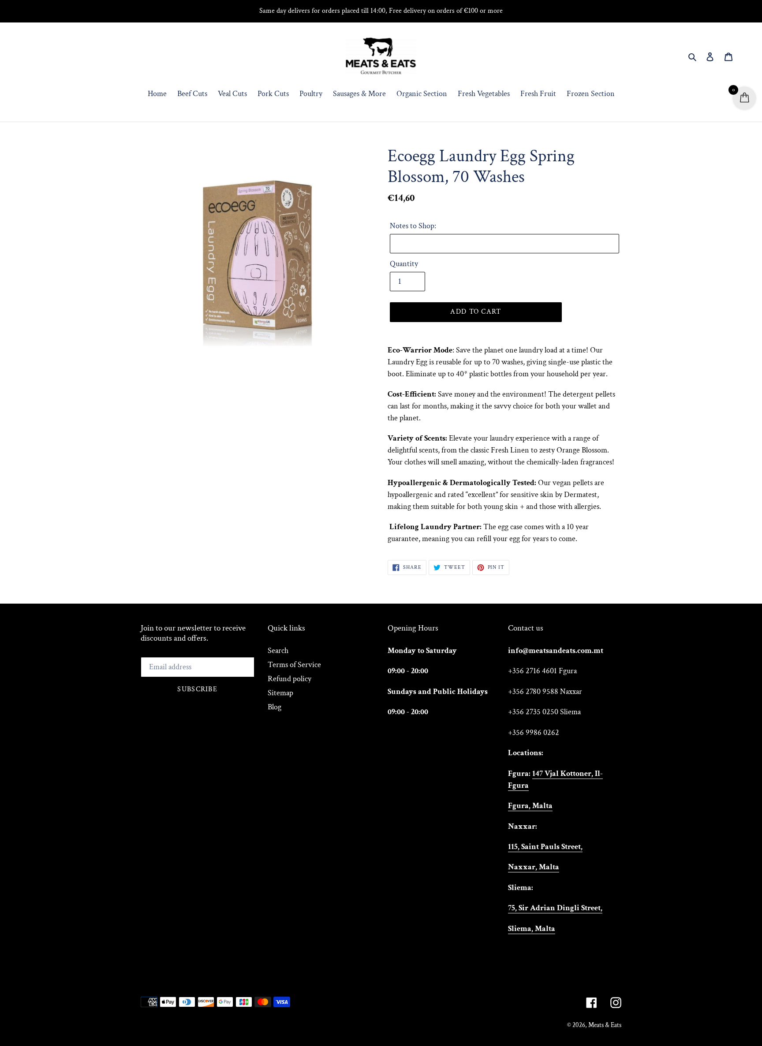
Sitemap (280, 693)
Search (278, 650)
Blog (274, 707)
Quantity (404, 264)
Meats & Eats (604, 1025)
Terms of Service (294, 665)
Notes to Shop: (413, 226)
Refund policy (289, 679)
